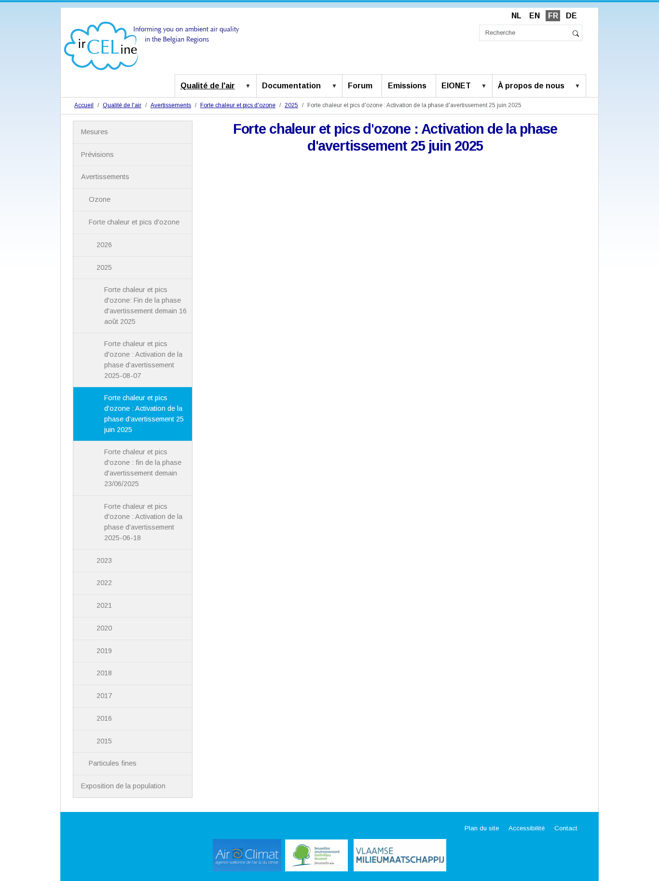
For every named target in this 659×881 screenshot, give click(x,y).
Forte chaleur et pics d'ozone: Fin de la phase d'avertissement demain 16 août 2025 (145, 305)
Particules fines (113, 763)
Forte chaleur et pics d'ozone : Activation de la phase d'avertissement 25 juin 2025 (144, 413)
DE (571, 16)
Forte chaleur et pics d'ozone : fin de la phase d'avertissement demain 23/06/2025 (142, 467)
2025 (291, 105)
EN (534, 16)
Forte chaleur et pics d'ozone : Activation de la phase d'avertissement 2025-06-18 (143, 522)
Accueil (84, 105)
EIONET (456, 86)
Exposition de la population (123, 786)
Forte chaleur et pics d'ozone (237, 105)
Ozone (99, 199)
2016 (104, 718)
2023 (104, 560)
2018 (104, 673)
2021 (104, 605)
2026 (104, 245)
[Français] (151, 45)
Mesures (94, 132)
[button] (250, 86)
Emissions (407, 86)
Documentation (291, 86)
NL (516, 16)
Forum (360, 86)
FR (553, 16)
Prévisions (97, 154)
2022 (104, 583)
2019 (104, 651)
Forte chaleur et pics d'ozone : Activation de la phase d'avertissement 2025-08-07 (143, 359)
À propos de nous (531, 86)
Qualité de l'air (207, 86)
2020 (104, 628)
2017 (104, 695)
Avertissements (171, 105)
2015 (104, 741)
